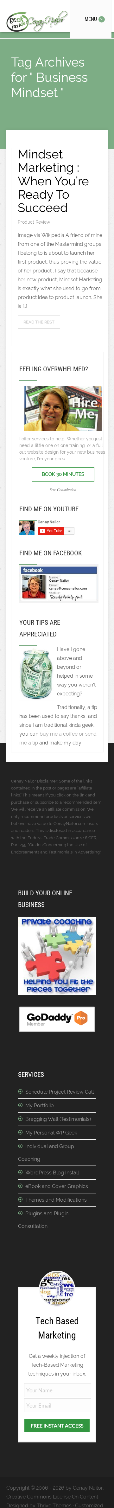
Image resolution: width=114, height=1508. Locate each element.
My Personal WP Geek (51, 1133)
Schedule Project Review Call (59, 1092)
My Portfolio (39, 1105)
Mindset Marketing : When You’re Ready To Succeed (53, 181)
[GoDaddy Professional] (57, 1031)
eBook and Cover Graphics (56, 1186)
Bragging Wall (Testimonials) (58, 1119)
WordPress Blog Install (52, 1173)
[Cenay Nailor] (58, 601)
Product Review (34, 222)
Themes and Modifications (56, 1200)
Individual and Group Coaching (46, 1152)
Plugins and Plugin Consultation (43, 1220)
